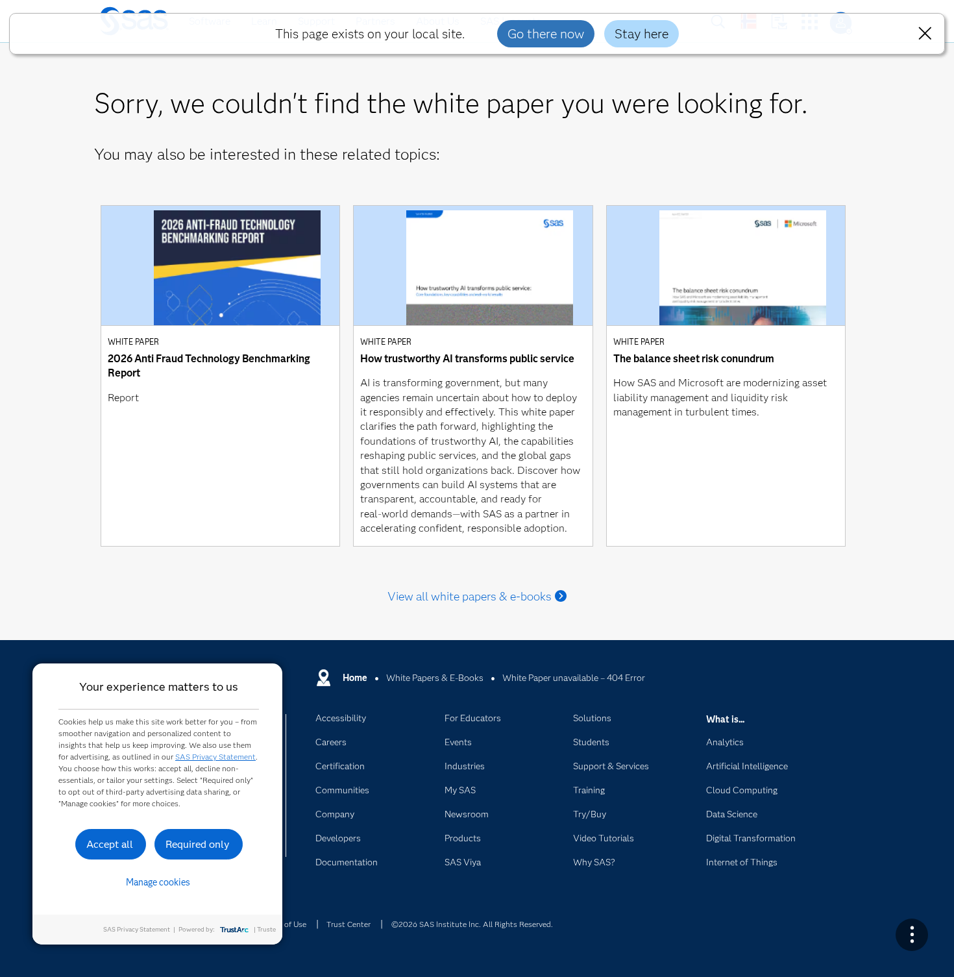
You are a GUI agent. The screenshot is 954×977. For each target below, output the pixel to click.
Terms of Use (283, 924)
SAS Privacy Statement (215, 756)
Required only (197, 844)
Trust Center (348, 924)
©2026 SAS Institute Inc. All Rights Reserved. (472, 924)
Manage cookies (158, 882)
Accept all (109, 844)
